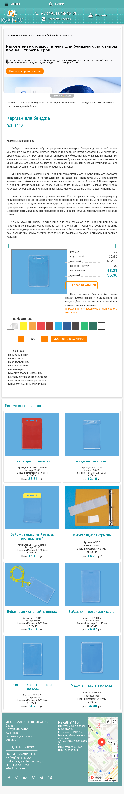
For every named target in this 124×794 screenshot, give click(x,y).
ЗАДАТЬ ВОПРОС (22, 747)
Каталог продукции (32, 102)
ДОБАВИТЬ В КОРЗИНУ (69, 338)
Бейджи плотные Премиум (97, 102)
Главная (11, 102)
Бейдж (15, 148)
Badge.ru (56, 166)
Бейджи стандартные (63, 102)
